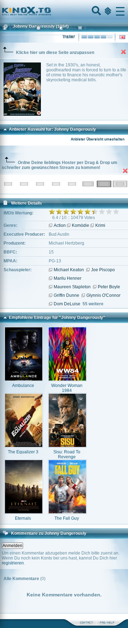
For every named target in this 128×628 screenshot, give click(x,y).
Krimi (100, 225)
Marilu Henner (67, 278)
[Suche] (95, 11)
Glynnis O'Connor (103, 295)
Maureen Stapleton (72, 286)
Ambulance (23, 385)
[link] (64, 11)
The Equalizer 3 (23, 451)
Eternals (23, 518)
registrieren (13, 563)
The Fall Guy (66, 518)
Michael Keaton (69, 269)
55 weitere (92, 303)
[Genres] (107, 11)
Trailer (68, 36)
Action (60, 225)
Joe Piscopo (103, 269)
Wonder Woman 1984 (66, 388)
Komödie (80, 225)
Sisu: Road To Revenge (66, 454)
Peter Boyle (109, 286)
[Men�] (120, 11)
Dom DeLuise (67, 303)
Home (50, 11)
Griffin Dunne (66, 295)
